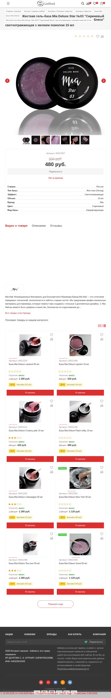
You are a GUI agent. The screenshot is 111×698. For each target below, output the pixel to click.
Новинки (29, 634)
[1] (76, 36)
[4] (88, 36)
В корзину (30, 392)
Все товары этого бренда (17, 313)
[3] (84, 36)
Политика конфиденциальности (73, 669)
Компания (99, 634)
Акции (9, 634)
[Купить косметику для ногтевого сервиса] (46, 3)
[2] (80, 36)
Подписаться (96, 642)
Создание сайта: (55, 688)
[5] (92, 36)
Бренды (52, 634)
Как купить (75, 634)
